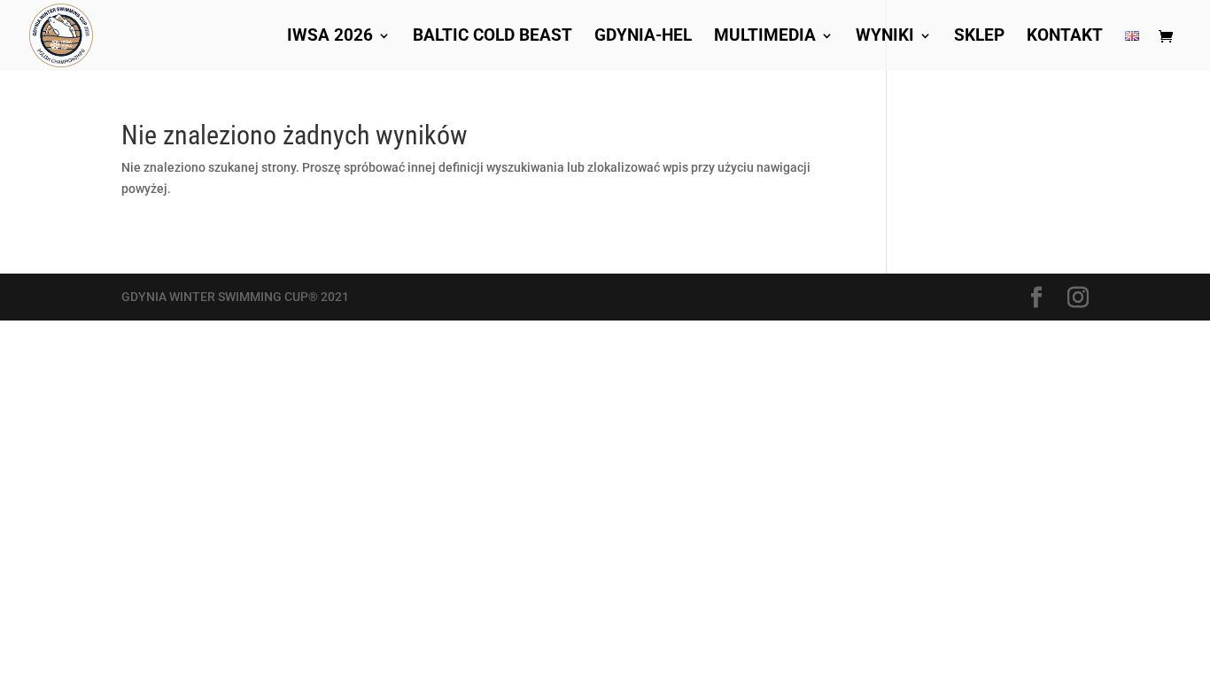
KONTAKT (1065, 37)
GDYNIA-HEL (643, 37)
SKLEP (979, 37)
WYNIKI (885, 37)
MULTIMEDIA (765, 37)
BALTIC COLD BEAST (492, 37)
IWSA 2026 (330, 37)
